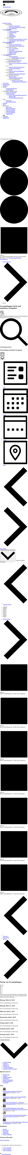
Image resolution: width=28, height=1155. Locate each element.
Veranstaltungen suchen (6, 347)
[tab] (5, 607)
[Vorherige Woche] (15, 506)
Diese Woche (3, 548)
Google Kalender (7, 1062)
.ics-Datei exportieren (8, 1067)
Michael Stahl (6, 1074)
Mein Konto (6, 1130)
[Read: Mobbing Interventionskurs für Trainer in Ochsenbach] (4, 1090)
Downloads (5, 1082)
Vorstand (5, 1076)
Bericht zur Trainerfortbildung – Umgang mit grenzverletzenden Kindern (13, 1103)
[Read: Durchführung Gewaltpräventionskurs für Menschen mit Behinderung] (4, 1120)
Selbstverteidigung (7, 1077)
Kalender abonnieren (5, 1040)
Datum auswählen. (20, 560)
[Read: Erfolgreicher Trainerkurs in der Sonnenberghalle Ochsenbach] (4, 1095)
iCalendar (5, 1063)
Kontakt (5, 1129)
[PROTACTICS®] (11, 16)
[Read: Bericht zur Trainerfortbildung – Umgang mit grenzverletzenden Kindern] (4, 1101)
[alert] (14, 242)
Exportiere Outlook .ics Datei (10, 1069)
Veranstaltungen (7, 261)
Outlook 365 (6, 1065)
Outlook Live (6, 1066)
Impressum (5, 1132)
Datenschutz (6, 1133)
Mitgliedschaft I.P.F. (7, 1081)
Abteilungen (6, 1078)
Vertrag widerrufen (9, 1)
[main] (14, 604)
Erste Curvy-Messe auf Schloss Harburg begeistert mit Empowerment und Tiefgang (15, 1116)
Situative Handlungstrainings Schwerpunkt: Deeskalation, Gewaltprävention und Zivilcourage (15, 1109)
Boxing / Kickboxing (8, 1080)
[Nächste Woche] (15, 546)
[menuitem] (15, 2)
